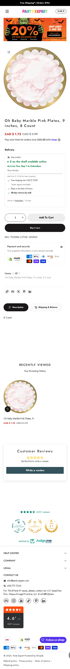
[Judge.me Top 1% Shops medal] (51, 526)
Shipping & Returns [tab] (47, 307)
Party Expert (18, 655)
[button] (60, 11)
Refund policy (10, 661)
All (16, 273)
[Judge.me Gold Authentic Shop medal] (35, 526)
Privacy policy (25, 661)
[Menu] (7, 11)
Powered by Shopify (33, 655)
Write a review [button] (35, 470)
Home (8, 273)
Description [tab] (17, 307)
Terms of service (42, 661)
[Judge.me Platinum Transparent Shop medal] (18, 526)
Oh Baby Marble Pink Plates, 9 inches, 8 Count (19, 418)
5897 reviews (13, 624)
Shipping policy (11, 665)
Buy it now (35, 227)
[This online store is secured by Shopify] (14, 259)
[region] (35, 3)
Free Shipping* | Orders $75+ (35, 3)
